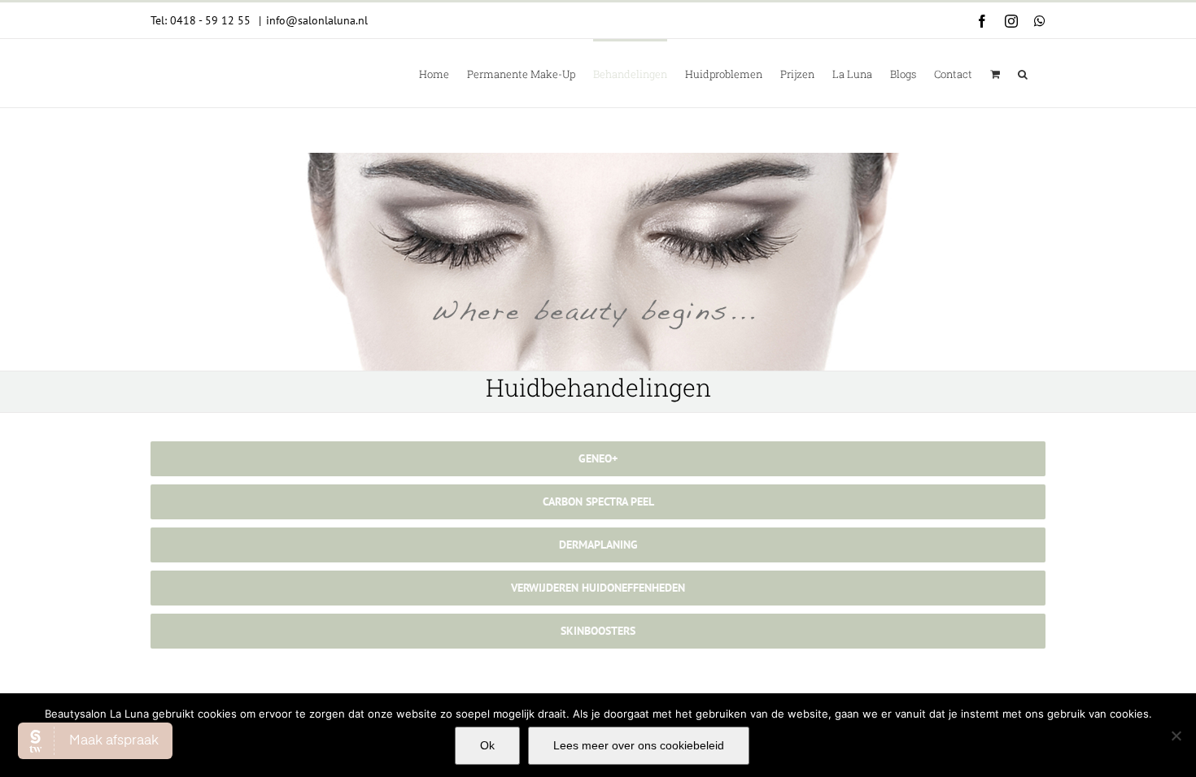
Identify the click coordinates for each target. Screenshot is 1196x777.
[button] (1023, 73)
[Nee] (1176, 735)
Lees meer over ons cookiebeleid (638, 745)
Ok (487, 745)
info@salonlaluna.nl (317, 20)
